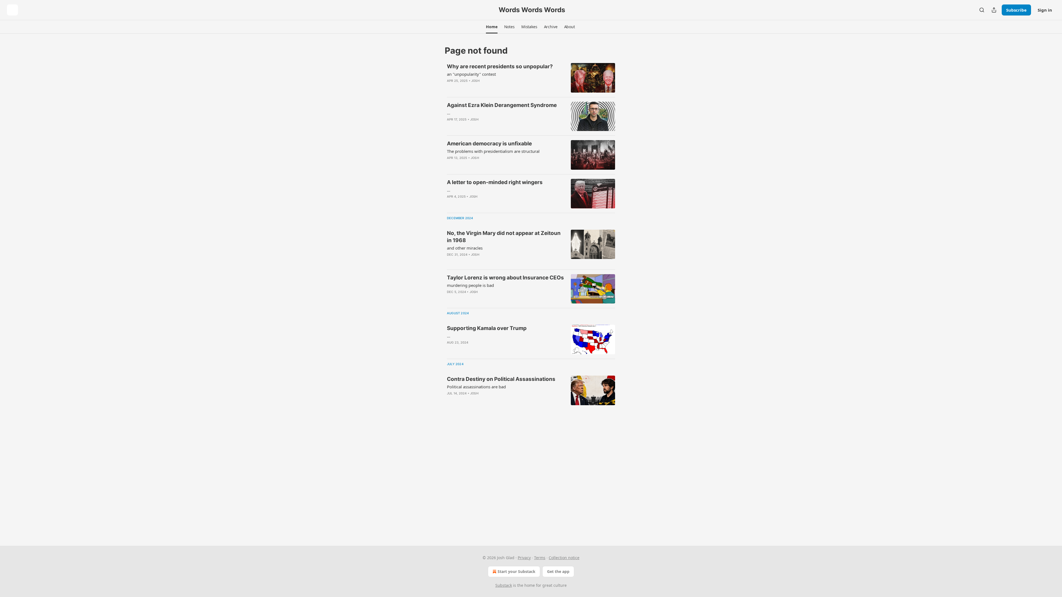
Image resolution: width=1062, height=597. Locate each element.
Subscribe (1016, 10)
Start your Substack (516, 571)
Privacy (524, 557)
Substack (503, 585)
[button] (492, 26)
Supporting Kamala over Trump (487, 328)
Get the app (558, 571)
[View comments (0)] (489, 88)
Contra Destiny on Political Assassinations (501, 379)
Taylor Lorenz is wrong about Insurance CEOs (505, 277)
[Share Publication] (993, 9)
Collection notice (564, 557)
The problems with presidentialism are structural (493, 151)
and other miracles (465, 248)
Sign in (1045, 10)
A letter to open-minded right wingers (495, 182)
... (448, 113)
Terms (539, 557)
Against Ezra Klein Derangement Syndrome (502, 105)
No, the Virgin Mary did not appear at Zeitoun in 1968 (504, 236)
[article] (531, 78)
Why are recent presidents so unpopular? (500, 66)
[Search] (981, 9)
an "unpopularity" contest (471, 74)
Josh (475, 81)
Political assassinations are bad (476, 386)
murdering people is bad (470, 285)
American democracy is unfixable (489, 143)
